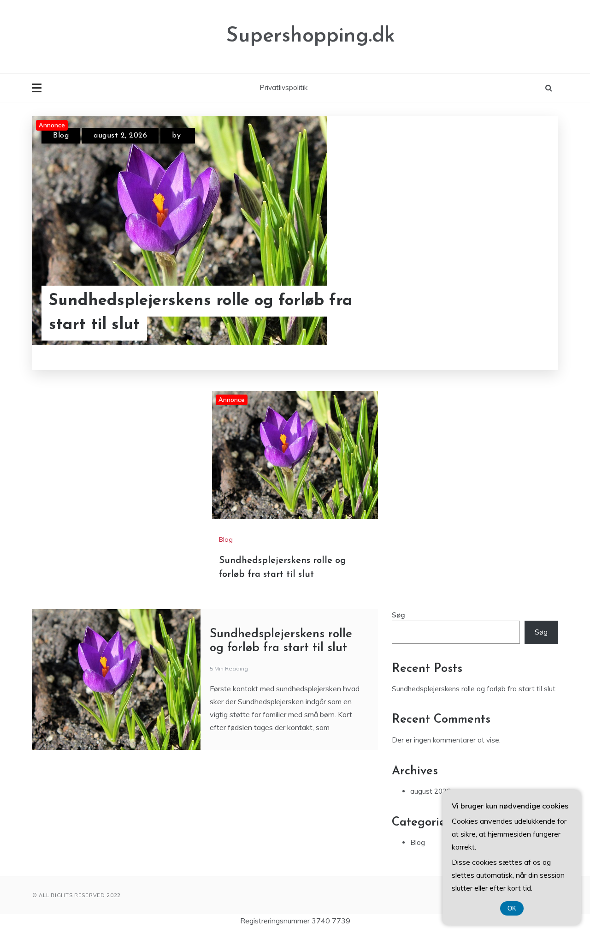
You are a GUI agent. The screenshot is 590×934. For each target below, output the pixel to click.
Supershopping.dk (310, 36)
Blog (61, 135)
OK (511, 908)
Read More (520, 313)
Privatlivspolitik (283, 87)
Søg (398, 615)
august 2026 (430, 791)
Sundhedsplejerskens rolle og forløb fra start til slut (200, 313)
